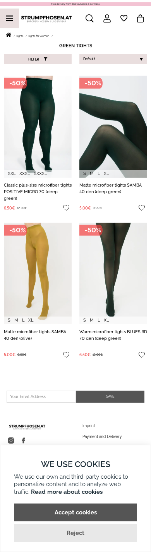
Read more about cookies (67, 491)
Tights (19, 36)
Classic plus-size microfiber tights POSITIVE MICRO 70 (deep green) (38, 192)
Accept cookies (76, 512)
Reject (75, 533)
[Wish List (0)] (123, 18)
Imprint (88, 426)
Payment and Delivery (102, 436)
